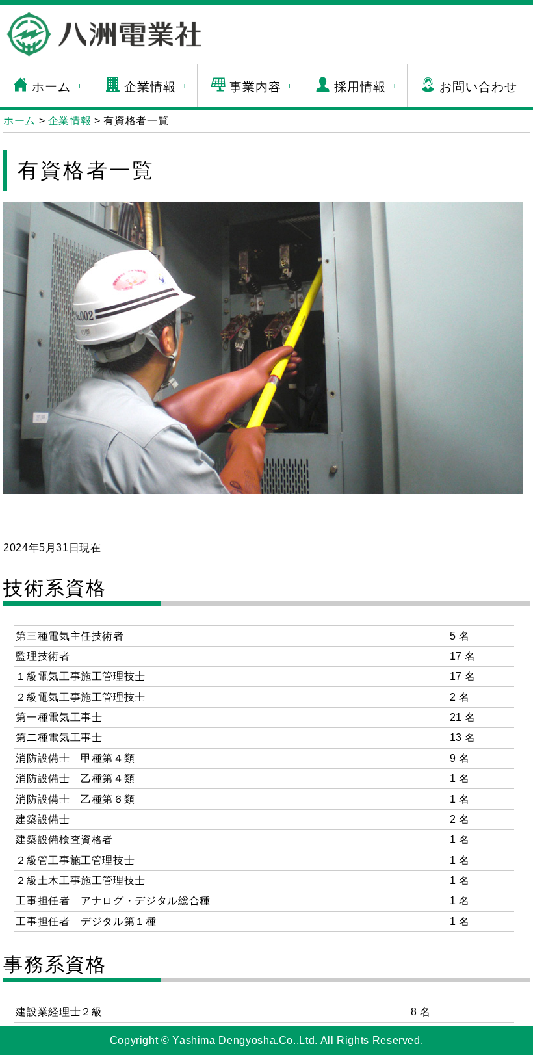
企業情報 (156, 87)
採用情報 (366, 87)
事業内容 (261, 87)
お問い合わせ (478, 87)
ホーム (57, 87)
